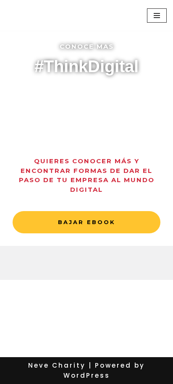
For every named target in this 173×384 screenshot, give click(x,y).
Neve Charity (57, 365)
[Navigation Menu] (157, 15)
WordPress (86, 375)
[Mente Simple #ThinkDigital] (44, 15)
